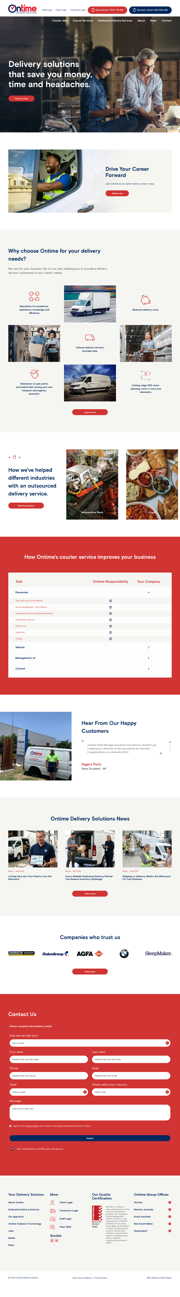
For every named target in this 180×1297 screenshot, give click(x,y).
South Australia (142, 1216)
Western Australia (143, 1209)
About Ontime (16, 1202)
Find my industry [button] (26, 505)
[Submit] (90, 1138)
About (141, 20)
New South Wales (143, 1223)
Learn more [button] (90, 412)
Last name (98, 1052)
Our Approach (16, 1216)
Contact (167, 20)
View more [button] (90, 893)
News (153, 20)
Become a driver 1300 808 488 (152, 10)
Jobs (11, 1231)
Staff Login (47, 10)
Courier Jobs (59, 20)
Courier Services (83, 20)
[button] (10, 457)
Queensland (140, 1231)
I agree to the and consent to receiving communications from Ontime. (52, 1126)
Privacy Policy (32, 1126)
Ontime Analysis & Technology (24, 1223)
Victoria (138, 1202)
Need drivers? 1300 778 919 (109, 10)
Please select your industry (109, 1084)
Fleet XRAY (65, 1227)
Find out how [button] (21, 98)
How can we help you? (24, 1035)
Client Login (60, 10)
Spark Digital (165, 1278)
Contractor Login (78, 10)
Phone (14, 1068)
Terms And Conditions (82, 1278)
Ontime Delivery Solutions (22, 8)
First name (16, 1052)
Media (11, 1238)
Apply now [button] (117, 193)
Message (15, 1101)
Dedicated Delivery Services (115, 20)
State (13, 1084)
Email (95, 1068)
